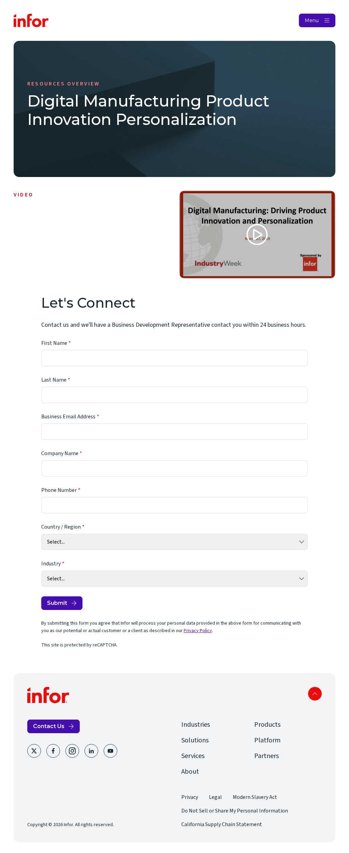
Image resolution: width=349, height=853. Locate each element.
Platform (267, 740)
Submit (57, 603)
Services (192, 756)
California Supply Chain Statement (221, 824)
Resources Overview (63, 83)
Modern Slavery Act (255, 797)
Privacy (189, 797)
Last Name (53, 380)
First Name (54, 343)
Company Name (59, 453)
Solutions (195, 740)
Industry (51, 563)
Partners (266, 756)
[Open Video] (257, 234)
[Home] (31, 20)
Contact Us (48, 726)
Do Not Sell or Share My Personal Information (234, 811)
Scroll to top (315, 694)
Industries (195, 724)
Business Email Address (68, 416)
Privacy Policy (198, 630)
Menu (312, 20)
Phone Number (59, 490)
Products (267, 724)
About (190, 771)
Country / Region (61, 527)
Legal (215, 797)
